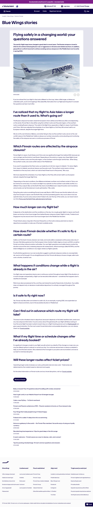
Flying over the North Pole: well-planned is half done (35, 199)
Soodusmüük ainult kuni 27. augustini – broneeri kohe (46, 2)
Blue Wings (10, 16)
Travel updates (24, 328)
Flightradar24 (72, 324)
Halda (45, 11)
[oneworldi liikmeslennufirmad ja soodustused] (17, 6)
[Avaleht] (8, 6)
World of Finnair (19, 16)
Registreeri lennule (55, 11)
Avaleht (4, 16)
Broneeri (37, 11)
